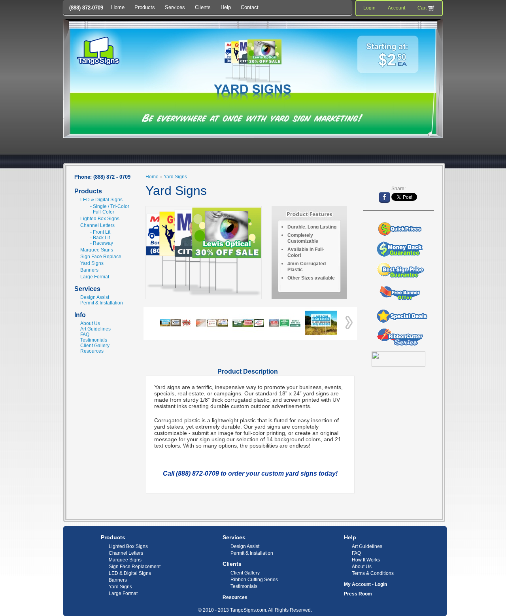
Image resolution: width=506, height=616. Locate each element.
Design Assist (94, 297)
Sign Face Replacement (134, 566)
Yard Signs (92, 263)
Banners (89, 270)
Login (369, 8)
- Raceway (101, 243)
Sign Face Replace (100, 256)
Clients (203, 7)
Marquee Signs (96, 250)
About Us (90, 323)
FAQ (84, 334)
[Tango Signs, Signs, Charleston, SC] (419, 541)
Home (118, 7)
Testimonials (93, 340)
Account (396, 8)
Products (144, 7)
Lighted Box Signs (99, 218)
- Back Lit (100, 237)
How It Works (366, 560)
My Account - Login (365, 584)
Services (175, 7)
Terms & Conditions (373, 573)
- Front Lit (100, 232)
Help (226, 7)
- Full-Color (102, 212)
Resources (92, 351)
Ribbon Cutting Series (254, 579)
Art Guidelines (95, 329)
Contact (250, 7)
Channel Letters (97, 225)
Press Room (358, 594)
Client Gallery (95, 345)
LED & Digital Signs (101, 199)
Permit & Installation (101, 303)
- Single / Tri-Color (109, 206)
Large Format (94, 277)
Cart (422, 8)
